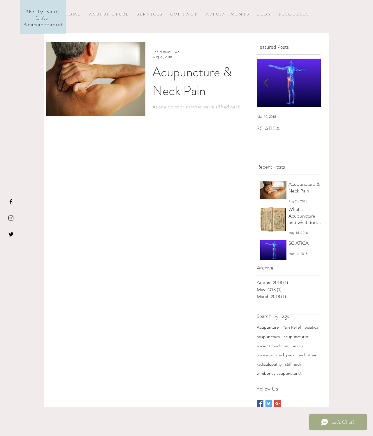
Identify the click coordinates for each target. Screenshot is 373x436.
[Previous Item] (266, 82)
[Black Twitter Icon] (11, 234)
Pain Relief (291, 327)
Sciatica (311, 327)
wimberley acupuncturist (279, 373)
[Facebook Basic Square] (260, 403)
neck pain (285, 355)
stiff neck (293, 364)
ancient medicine (272, 346)
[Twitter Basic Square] (268, 403)
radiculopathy (269, 364)
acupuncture (268, 336)
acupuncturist (296, 336)
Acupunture (268, 327)
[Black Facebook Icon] (11, 201)
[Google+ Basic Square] (277, 403)
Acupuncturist (43, 24)
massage (265, 355)
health (297, 346)
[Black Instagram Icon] (11, 218)
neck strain (307, 355)
